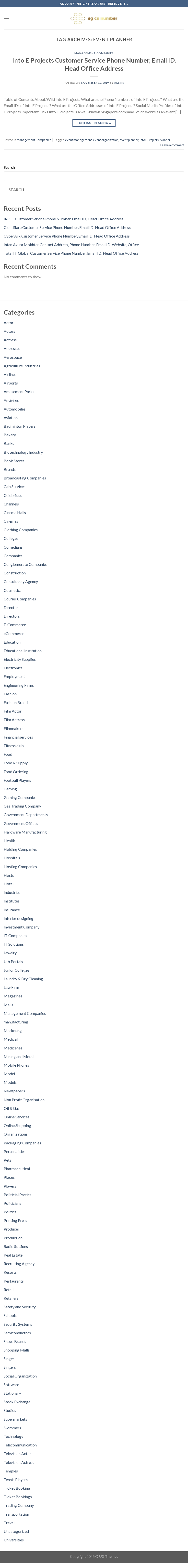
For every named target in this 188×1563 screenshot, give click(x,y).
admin (119, 82)
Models (10, 1082)
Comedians (13, 547)
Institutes (12, 901)
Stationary (12, 1393)
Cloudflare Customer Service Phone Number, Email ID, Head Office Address (67, 227)
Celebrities (13, 495)
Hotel (8, 883)
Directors (12, 616)
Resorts (10, 1272)
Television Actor (17, 1453)
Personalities (14, 1151)
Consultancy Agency (21, 581)
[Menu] (7, 18)
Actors (9, 331)
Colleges (11, 538)
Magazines (13, 995)
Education (12, 642)
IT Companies (15, 935)
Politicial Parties (17, 1194)
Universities (14, 1539)
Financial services (18, 737)
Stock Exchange (17, 1401)
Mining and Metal (19, 1056)
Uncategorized (16, 1531)
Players (10, 1186)
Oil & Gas (12, 1108)
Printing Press (15, 1220)
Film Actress (14, 719)
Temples (11, 1471)
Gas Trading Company (22, 806)
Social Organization (20, 1376)
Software (11, 1384)
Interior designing (18, 918)
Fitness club (14, 745)
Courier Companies (20, 598)
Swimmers (12, 1427)
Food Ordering (16, 771)
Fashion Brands (16, 702)
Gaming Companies (20, 797)
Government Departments (26, 814)
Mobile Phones (16, 1065)
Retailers (11, 1298)
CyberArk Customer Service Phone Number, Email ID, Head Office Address (67, 236)
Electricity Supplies (20, 659)
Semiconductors (17, 1332)
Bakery (10, 434)
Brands (10, 469)
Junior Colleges (16, 970)
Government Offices (21, 823)
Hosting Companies (20, 866)
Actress (10, 339)
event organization (105, 140)
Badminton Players (19, 426)
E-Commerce (15, 624)
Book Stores (14, 460)
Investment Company (21, 927)
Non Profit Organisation (24, 1099)
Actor (8, 322)
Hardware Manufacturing (25, 832)
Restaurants (14, 1281)
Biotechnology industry (23, 452)
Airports (11, 383)
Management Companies (93, 53)
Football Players (17, 780)
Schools (10, 1315)
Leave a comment (172, 145)
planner (165, 140)
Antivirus (11, 400)
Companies (13, 555)
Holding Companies (20, 849)
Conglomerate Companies (25, 564)
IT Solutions (14, 944)
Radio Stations (16, 1246)
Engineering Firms (19, 685)
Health (9, 840)
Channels (11, 504)
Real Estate (13, 1255)
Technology (13, 1436)
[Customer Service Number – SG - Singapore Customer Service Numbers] (94, 18)
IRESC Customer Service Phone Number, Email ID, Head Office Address (63, 218)
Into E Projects (149, 140)
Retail (8, 1289)
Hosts (9, 875)
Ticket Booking (17, 1488)
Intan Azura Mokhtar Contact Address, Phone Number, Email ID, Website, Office (71, 244)
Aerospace (13, 357)
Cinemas (11, 521)
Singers (10, 1367)
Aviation (11, 417)
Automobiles (14, 409)
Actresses (12, 348)
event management (78, 140)
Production (13, 1237)
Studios (10, 1410)
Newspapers (14, 1090)
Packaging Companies (22, 1142)
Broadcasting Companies (25, 478)
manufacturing (16, 1022)
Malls (8, 1004)
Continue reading (94, 123)
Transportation (16, 1514)
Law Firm (11, 987)
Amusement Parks (19, 391)
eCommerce (14, 633)
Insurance (12, 909)
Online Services (16, 1116)
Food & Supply (16, 762)
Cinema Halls (15, 512)
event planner (129, 140)
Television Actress (19, 1462)
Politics (10, 1211)
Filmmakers (14, 728)
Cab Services (14, 486)
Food (8, 754)
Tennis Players (16, 1479)
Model (9, 1073)
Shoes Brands (15, 1341)
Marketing (13, 1030)
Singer (9, 1358)
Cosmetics (13, 590)
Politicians (12, 1203)
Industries (12, 892)
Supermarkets (15, 1419)
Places (9, 1177)
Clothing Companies (21, 529)
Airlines (10, 374)
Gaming (10, 788)
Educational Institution (23, 650)
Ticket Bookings (18, 1496)
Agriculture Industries (22, 365)
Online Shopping (17, 1125)
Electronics (13, 667)
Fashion (10, 693)
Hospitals (12, 857)
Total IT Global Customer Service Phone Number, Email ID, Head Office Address (71, 253)
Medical (11, 1039)
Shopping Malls (17, 1350)
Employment (14, 676)
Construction (15, 572)
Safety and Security (20, 1306)
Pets (7, 1160)
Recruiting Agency (19, 1263)
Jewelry (10, 952)
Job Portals (13, 961)
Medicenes (13, 1048)
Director (11, 607)
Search (9, 167)
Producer (11, 1229)
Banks (9, 443)
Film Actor (13, 711)
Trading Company (19, 1505)
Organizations (16, 1134)
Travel (9, 1522)
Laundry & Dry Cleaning (23, 978)
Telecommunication (20, 1445)
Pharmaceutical (17, 1168)
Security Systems (18, 1324)
